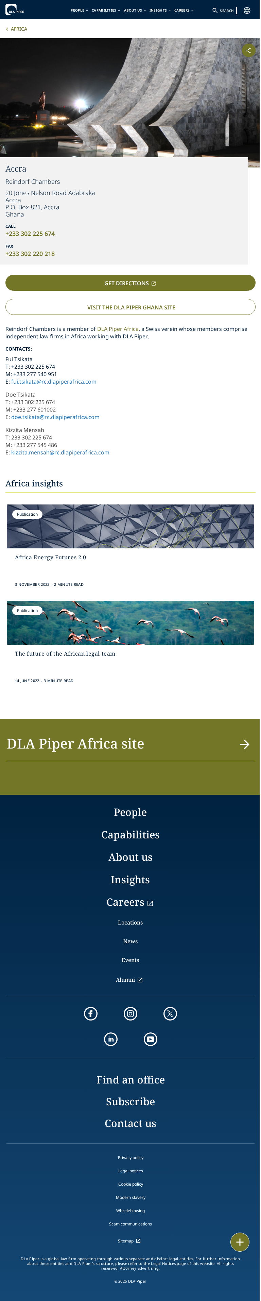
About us (133, 10)
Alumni (125, 979)
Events (130, 960)
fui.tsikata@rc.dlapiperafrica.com (54, 381)
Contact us (130, 1123)
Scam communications (130, 1224)
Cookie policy (130, 1184)
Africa (19, 29)
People (77, 10)
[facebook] (91, 1014)
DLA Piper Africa (118, 329)
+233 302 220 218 (30, 254)
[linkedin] (111, 1039)
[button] (130, 747)
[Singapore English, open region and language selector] (247, 10)
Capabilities (104, 10)
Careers (182, 10)
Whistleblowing (130, 1211)
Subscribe (130, 1101)
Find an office (131, 1080)
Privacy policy (130, 1157)
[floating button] (239, 1242)
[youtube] (150, 1039)
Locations (130, 922)
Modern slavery (130, 1197)
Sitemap (126, 1241)
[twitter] (170, 1014)
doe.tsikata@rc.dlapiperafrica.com (55, 417)
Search (226, 10)
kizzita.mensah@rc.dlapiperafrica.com (60, 452)
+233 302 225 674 (30, 233)
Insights (158, 10)
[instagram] (130, 1014)
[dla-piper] (26, 9)
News (130, 941)
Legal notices (130, 1171)
